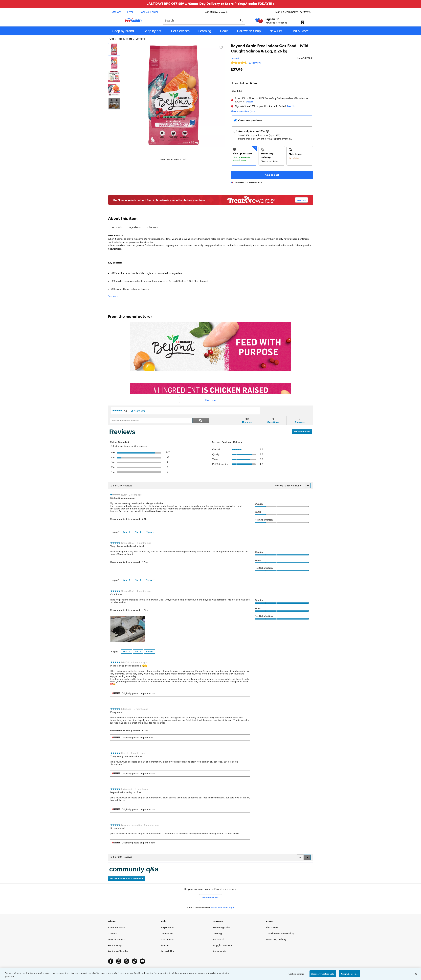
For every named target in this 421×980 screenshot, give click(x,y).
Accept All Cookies (349, 974)
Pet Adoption (220, 951)
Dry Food (140, 38)
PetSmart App (115, 945)
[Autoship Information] (267, 131)
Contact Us (167, 933)
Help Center (167, 927)
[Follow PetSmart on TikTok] (134, 961)
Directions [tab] (152, 227)
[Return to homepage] (133, 20)
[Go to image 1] (114, 49)
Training (217, 933)
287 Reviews (139, 410)
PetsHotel (218, 939)
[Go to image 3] (114, 76)
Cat (112, 38)
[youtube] (142, 961)
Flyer (130, 12)
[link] (117, 410)
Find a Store (272, 927)
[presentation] (127, 628)
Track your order (148, 12)
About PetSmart (116, 927)
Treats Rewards (116, 939)
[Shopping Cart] (306, 22)
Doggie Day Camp (223, 945)
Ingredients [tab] (135, 227)
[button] (307, 857)
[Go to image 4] (114, 90)
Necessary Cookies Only (322, 974)
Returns (165, 945)
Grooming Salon (221, 927)
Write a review (303, 432)
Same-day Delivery (276, 939)
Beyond (235, 57)
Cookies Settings (296, 974)
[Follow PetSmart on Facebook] (110, 961)
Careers (112, 933)
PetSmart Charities (118, 951)
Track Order (167, 939)
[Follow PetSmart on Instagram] (118, 961)
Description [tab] (117, 227)
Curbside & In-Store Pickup (280, 933)
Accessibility (167, 951)
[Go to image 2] (114, 63)
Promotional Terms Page (222, 907)
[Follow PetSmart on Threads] (126, 961)
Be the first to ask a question (126, 878)
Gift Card (116, 12)
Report (150, 532)
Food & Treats (124, 38)
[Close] (415, 974)
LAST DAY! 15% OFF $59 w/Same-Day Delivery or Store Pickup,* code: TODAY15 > (210, 3)
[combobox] (204, 20)
